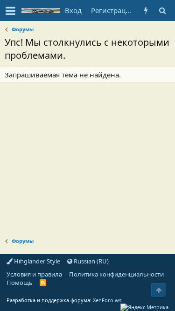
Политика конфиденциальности (116, 274)
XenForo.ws (107, 300)
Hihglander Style (36, 261)
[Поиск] (162, 10)
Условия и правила (34, 274)
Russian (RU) (90, 261)
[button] (10, 10)
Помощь (20, 282)
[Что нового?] (146, 10)
